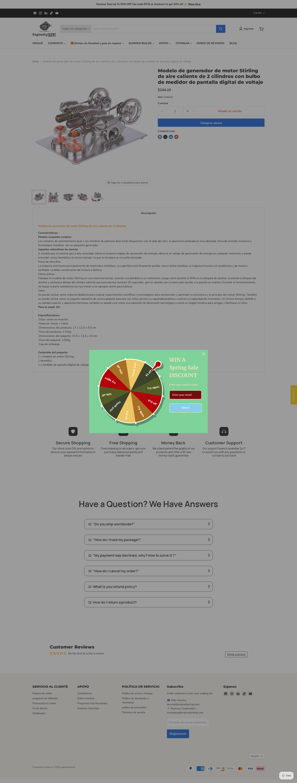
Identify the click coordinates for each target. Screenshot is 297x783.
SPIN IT (185, 407)
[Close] (204, 354)
